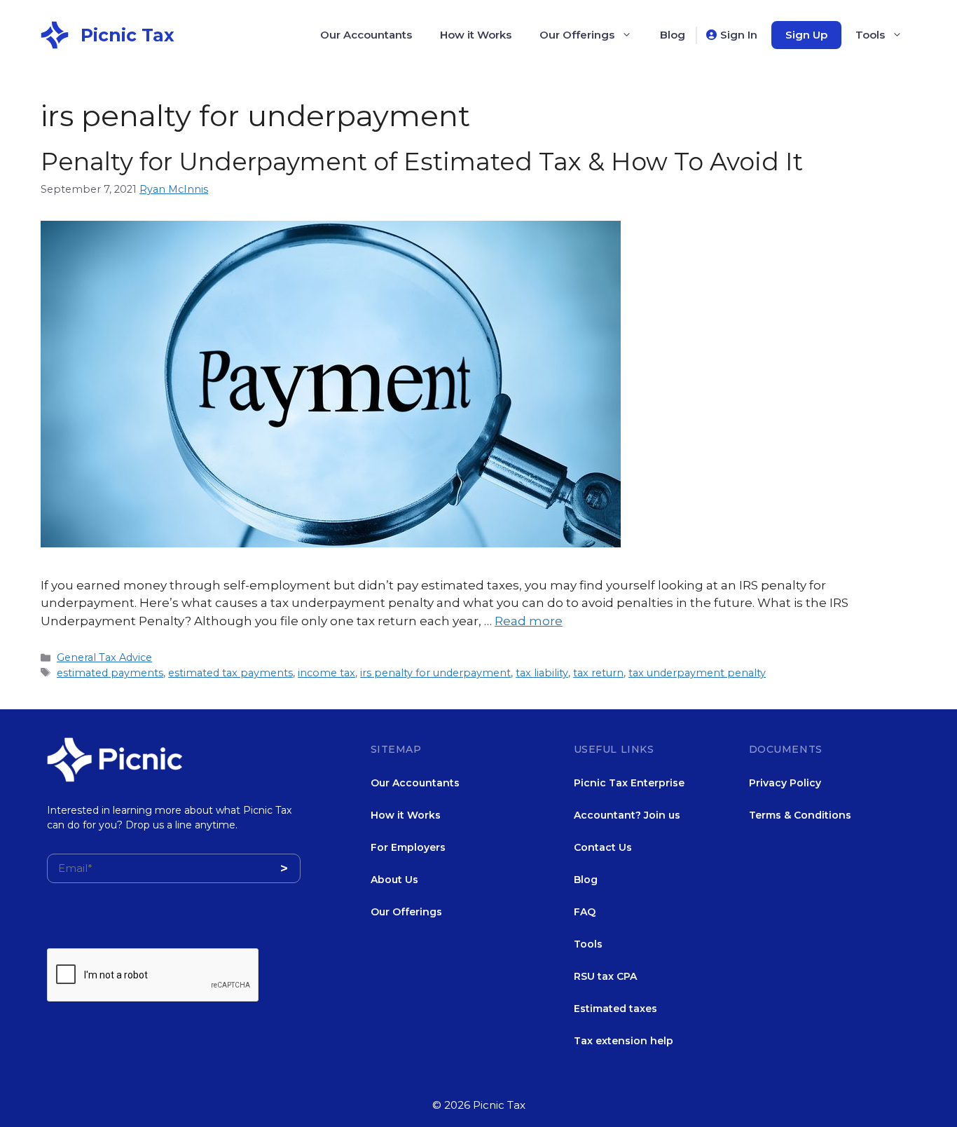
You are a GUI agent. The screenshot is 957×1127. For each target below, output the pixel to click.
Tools (870, 34)
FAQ (584, 912)
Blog (672, 34)
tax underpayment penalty (697, 673)
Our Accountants (366, 34)
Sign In (738, 34)
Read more (529, 621)
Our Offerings (576, 34)
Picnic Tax (127, 35)
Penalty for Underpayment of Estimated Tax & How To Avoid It (422, 161)
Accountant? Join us (627, 815)
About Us (394, 879)
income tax (326, 673)
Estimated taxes (615, 1008)
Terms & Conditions (800, 815)
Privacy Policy (785, 783)
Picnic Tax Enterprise (629, 783)
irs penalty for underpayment (435, 673)
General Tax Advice (104, 657)
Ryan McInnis (173, 189)
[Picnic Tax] (55, 34)
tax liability (542, 673)
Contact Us (603, 847)
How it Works (475, 34)
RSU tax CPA (605, 976)
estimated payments (110, 673)
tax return (598, 673)
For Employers (408, 847)
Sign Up (806, 34)
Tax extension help (623, 1040)
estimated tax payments (230, 673)
